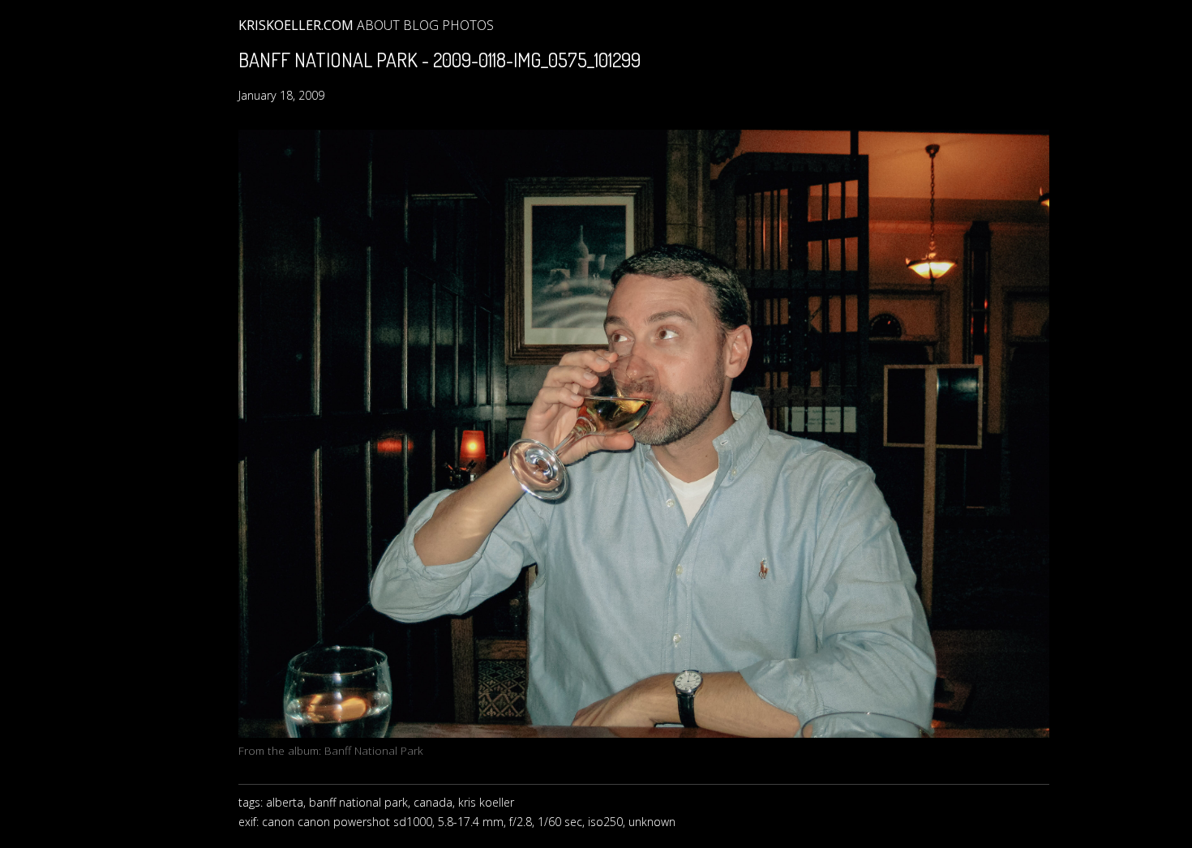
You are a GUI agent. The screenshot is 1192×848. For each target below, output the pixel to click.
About (378, 25)
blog (421, 25)
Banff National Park (373, 750)
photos (468, 25)
